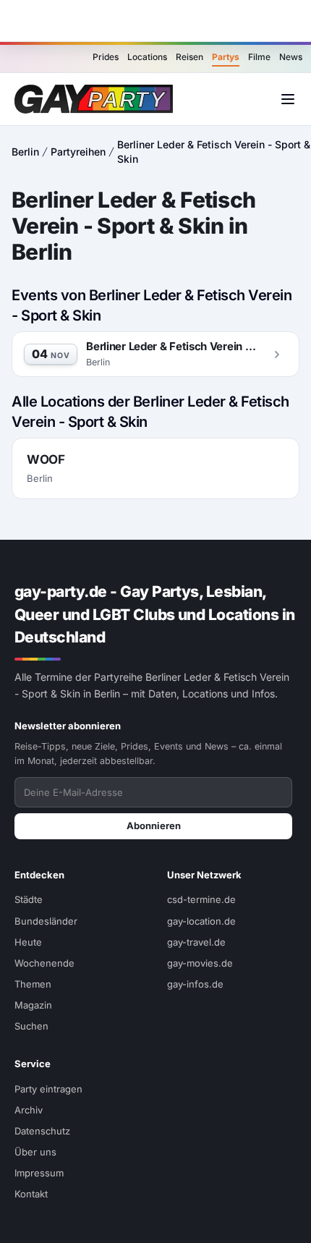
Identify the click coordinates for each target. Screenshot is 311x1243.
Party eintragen (48, 1089)
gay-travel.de (196, 942)
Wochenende (44, 963)
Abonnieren (154, 825)
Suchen (31, 1026)
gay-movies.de (200, 963)
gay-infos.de (195, 984)
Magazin (33, 1005)
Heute (28, 942)
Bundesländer (45, 921)
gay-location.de (201, 921)
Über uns (35, 1152)
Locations (147, 56)
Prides (106, 56)
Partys (225, 56)
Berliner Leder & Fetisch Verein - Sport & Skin (213, 151)
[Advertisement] (155, 21)
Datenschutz (42, 1131)
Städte (28, 899)
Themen (32, 984)
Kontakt (31, 1194)
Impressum (39, 1173)
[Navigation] (288, 99)
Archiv (28, 1110)
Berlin (25, 151)
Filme (259, 56)
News (290, 56)
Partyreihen (78, 151)
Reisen (189, 56)
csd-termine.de (201, 899)
